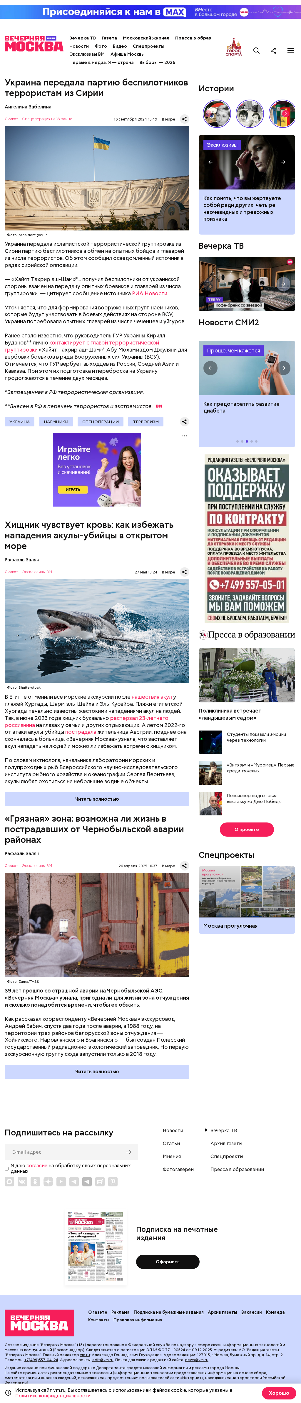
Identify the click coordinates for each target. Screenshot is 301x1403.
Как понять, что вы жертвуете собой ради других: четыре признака (247, 162)
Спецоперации (100, 421)
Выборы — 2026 (157, 62)
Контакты (98, 1320)
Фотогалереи (178, 1169)
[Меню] (290, 50)
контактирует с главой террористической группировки (82, 346)
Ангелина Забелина (28, 107)
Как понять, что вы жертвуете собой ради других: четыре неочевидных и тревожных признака (242, 208)
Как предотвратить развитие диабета (247, 368)
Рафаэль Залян (22, 560)
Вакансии (251, 1312)
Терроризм (146, 421)
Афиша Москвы (128, 54)
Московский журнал (146, 38)
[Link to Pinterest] (113, 1181)
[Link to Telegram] (74, 1181)
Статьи (171, 1143)
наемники (56, 421)
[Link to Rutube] (100, 1181)
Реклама (120, 1312)
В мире (168, 119)
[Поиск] (256, 50)
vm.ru (85, 1354)
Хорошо (279, 1393)
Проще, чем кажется (233, 350)
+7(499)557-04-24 (41, 1359)
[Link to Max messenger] (9, 1181)
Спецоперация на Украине (47, 119)
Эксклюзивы (222, 144)
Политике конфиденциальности (53, 1396)
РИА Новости (149, 293)
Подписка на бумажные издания (169, 1312)
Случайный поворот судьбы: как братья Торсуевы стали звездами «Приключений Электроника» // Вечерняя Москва (250, 114)
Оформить (168, 1262)
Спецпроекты (148, 46)
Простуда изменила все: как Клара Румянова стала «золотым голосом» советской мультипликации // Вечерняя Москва (217, 114)
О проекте (247, 829)
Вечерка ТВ (82, 38)
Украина (19, 421)
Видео (120, 46)
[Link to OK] (35, 1181)
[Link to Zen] (48, 1181)
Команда (275, 1312)
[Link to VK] (22, 1181)
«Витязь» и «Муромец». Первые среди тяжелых (261, 768)
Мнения (172, 1156)
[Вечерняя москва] (39, 1323)
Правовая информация (137, 1320)
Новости (79, 46)
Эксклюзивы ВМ (87, 54)
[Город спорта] (234, 50)
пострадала (80, 732)
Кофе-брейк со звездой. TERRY (247, 284)
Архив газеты (226, 1143)
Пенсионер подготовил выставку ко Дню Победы (254, 798)
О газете (97, 1312)
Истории (216, 88)
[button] (285, 113)
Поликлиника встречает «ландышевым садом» (230, 714)
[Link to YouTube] (61, 1181)
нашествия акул (152, 696)
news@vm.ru (196, 1359)
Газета (109, 38)
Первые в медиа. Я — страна (101, 62)
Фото (101, 46)
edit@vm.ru (102, 1359)
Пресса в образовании (201, 38)
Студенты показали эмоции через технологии (256, 737)
